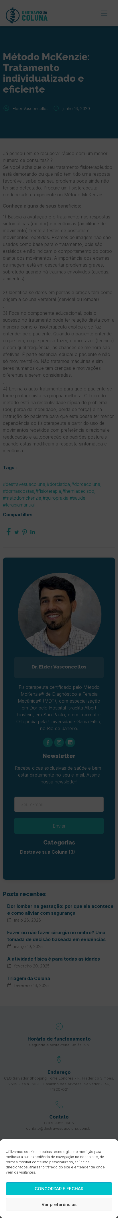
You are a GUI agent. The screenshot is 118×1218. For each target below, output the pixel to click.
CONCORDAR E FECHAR (59, 1188)
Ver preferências (59, 1204)
